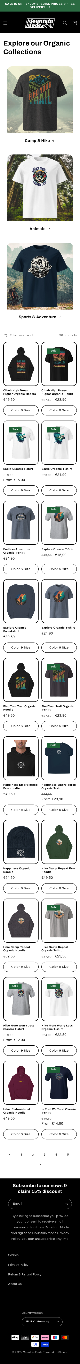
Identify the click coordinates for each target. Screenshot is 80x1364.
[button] (5, 23)
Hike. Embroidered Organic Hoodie (16, 1111)
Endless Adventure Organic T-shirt (16, 551)
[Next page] (40, 1164)
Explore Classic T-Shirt (58, 549)
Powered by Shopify (55, 1352)
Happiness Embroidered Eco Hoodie (20, 786)
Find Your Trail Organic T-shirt (57, 708)
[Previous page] (10, 1154)
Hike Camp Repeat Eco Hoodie (58, 870)
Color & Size (21, 410)
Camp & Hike (37, 141)
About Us (15, 1284)
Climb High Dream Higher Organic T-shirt (57, 392)
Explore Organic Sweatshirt (15, 629)
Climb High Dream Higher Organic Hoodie (19, 392)
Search (13, 1255)
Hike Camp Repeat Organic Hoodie (16, 949)
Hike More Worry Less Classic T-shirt (18, 1027)
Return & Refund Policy (24, 1274)
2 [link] (33, 1154)
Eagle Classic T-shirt (18, 468)
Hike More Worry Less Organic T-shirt (57, 1027)
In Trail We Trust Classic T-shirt (58, 1111)
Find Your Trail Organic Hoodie (19, 708)
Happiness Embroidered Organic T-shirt (58, 786)
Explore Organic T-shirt (58, 627)
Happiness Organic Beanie (17, 870)
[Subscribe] (67, 1204)
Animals (38, 229)
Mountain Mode (32, 1352)
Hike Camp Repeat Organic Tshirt (55, 949)
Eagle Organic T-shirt (56, 468)
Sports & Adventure (37, 317)
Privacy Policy (18, 1264)
